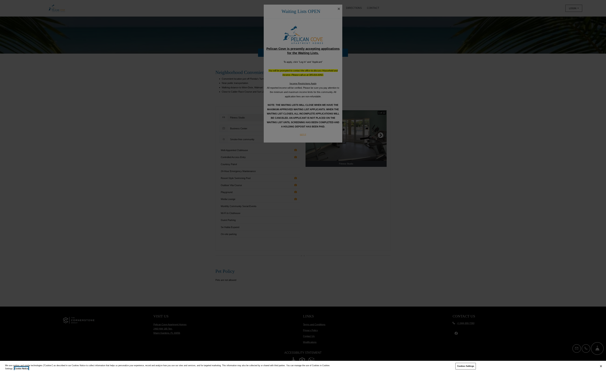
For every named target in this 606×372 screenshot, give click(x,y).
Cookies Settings (465, 366)
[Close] (600, 366)
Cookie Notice (21, 368)
